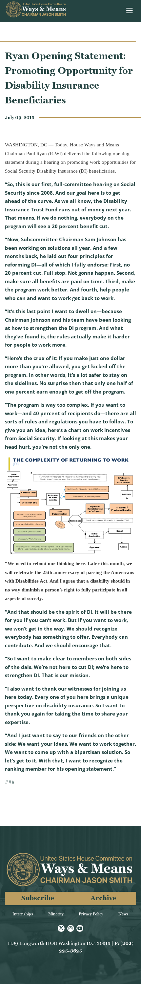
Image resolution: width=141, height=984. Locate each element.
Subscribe (37, 898)
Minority (56, 914)
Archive (103, 898)
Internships (22, 914)
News (123, 914)
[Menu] (130, 10)
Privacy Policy (91, 914)
